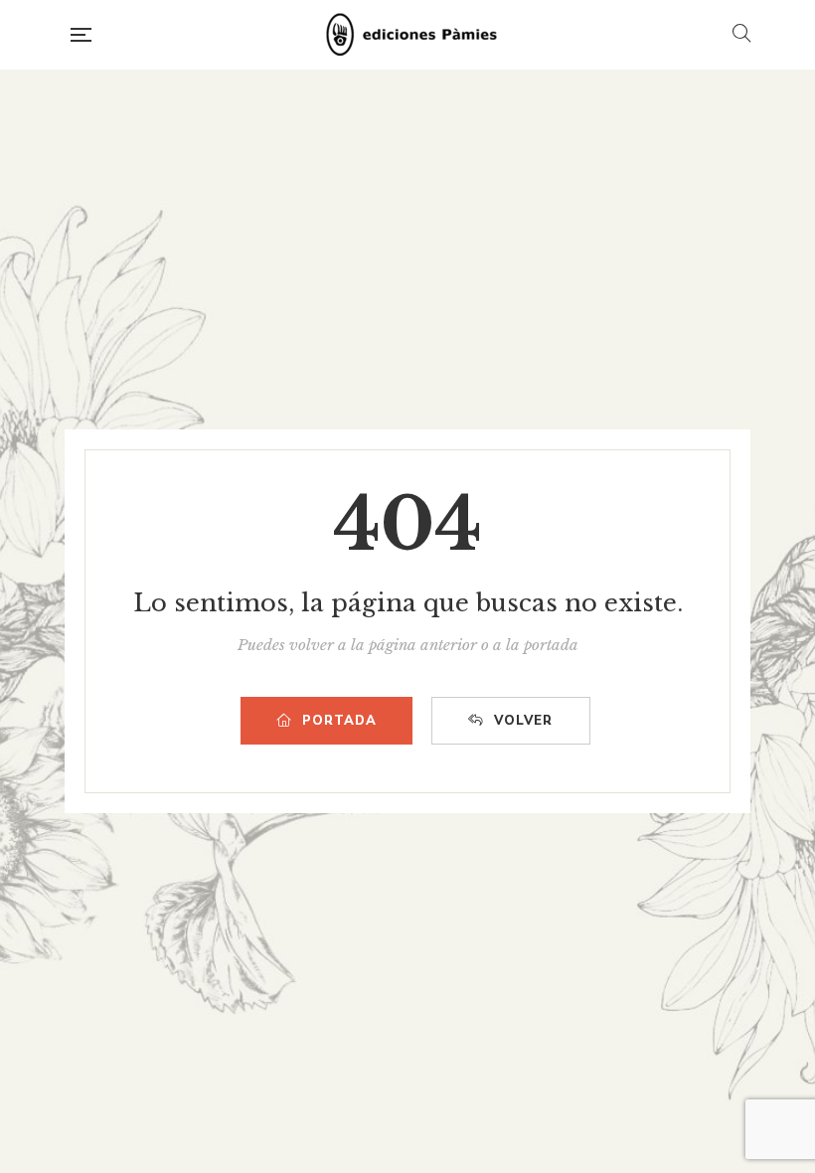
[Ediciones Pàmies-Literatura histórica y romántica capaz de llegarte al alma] (411, 35)
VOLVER (523, 721)
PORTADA (339, 721)
